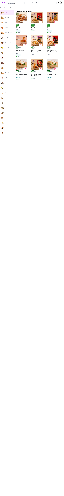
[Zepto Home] (4, 3)
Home (1, 7)
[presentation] (3, 7)
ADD (25, 22)
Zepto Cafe (6, 7)
